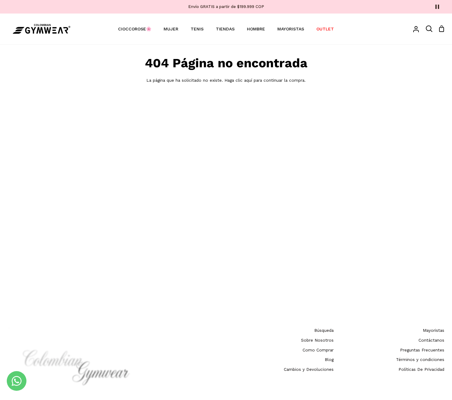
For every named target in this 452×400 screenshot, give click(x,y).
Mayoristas (433, 330)
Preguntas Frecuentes (422, 349)
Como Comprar (318, 349)
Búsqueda (324, 330)
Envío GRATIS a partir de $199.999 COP (226, 6)
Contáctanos (431, 340)
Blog (329, 359)
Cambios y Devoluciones (309, 369)
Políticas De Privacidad (421, 369)
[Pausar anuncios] (437, 6)
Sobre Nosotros (317, 340)
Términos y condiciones (420, 359)
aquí (248, 80)
